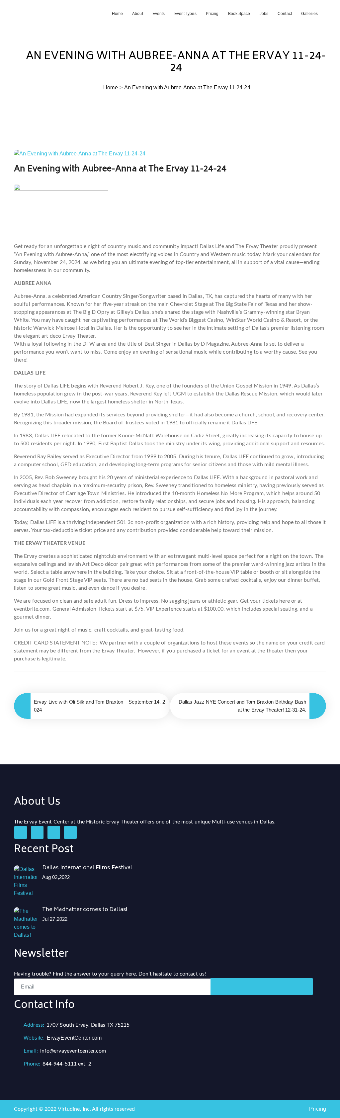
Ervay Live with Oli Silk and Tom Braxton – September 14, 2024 (99, 706)
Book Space (239, 13)
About (137, 13)
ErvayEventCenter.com (63, 1038)
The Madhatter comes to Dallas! (84, 909)
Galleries (309, 13)
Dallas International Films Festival (87, 868)
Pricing (212, 13)
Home (117, 13)
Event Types (185, 13)
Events (158, 13)
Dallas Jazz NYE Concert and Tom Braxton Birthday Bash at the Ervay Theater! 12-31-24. (242, 706)
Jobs (264, 13)
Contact (285, 13)
